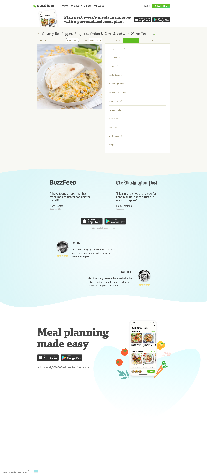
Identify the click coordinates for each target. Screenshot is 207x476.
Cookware (76, 6)
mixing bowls (114, 101)
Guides (87, 6)
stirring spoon (115, 136)
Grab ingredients (114, 40)
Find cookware (131, 40)
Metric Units (95, 40)
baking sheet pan (116, 48)
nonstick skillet (115, 109)
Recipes (64, 6)
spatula (112, 127)
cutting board (114, 74)
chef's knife (113, 57)
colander (112, 66)
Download (161, 6)
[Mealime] (43, 6)
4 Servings (71, 40)
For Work (99, 6)
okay (36, 471)
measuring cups (115, 83)
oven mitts (113, 118)
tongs (111, 144)
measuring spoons (116, 92)
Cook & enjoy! (147, 40)
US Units (84, 40)
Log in (147, 6)
